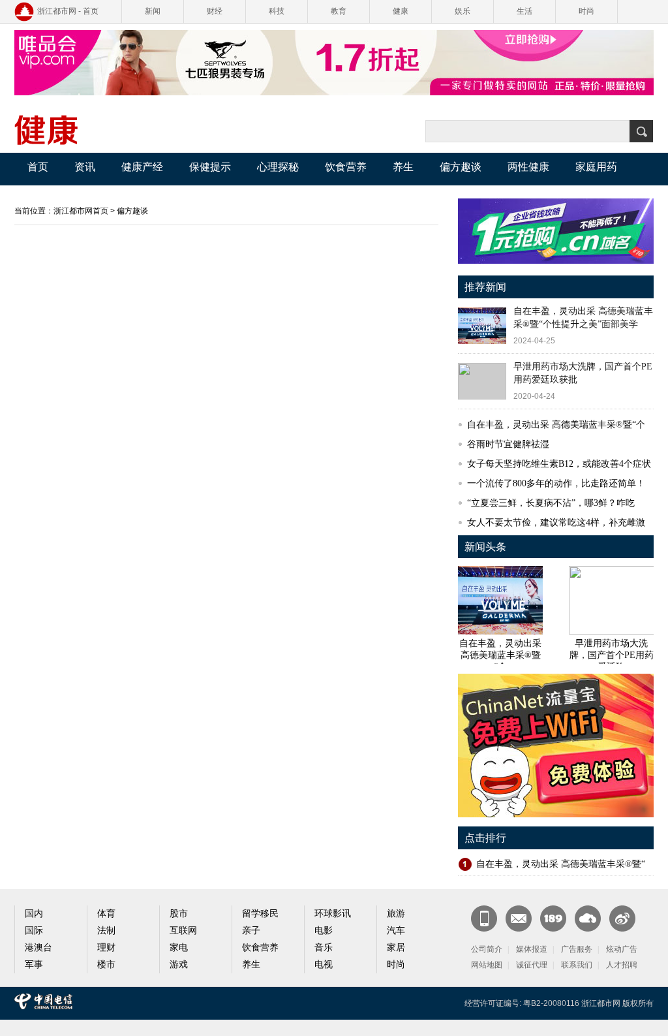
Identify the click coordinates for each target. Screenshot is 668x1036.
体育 (106, 913)
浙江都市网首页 (80, 210)
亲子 (251, 930)
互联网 (183, 930)
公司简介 (486, 949)
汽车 (396, 930)
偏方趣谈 (460, 166)
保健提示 (210, 166)
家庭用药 (596, 166)
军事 (34, 964)
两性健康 (528, 166)
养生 (403, 166)
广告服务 (576, 949)
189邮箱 (553, 918)
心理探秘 (278, 166)
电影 (323, 930)
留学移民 (260, 913)
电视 (323, 964)
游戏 (179, 964)
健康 (400, 11)
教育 (338, 11)
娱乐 (462, 11)
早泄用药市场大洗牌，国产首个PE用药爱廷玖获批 (582, 373)
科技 (276, 11)
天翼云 (588, 918)
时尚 (586, 11)
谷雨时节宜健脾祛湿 (508, 444)
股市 (179, 913)
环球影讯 (332, 913)
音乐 (323, 947)
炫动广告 (621, 949)
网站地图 (486, 964)
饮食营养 (346, 166)
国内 (34, 913)
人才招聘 (621, 964)
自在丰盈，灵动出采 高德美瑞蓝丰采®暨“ (560, 864)
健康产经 (142, 166)
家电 (179, 947)
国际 (34, 930)
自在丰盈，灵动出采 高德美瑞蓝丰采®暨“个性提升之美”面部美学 (583, 317)
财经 (214, 11)
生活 (524, 11)
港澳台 (38, 947)
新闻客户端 (484, 918)
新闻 (152, 11)
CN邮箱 (519, 918)
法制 (106, 930)
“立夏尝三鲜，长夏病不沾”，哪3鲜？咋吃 (551, 503)
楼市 (106, 964)
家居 (396, 947)
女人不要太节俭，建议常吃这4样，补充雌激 (556, 522)
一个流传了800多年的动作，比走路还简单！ (556, 483)
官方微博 (622, 918)
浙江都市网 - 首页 (68, 11)
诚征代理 (531, 964)
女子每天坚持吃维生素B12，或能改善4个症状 (559, 464)
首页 (37, 166)
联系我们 (576, 964)
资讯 (84, 166)
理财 (106, 947)
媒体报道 (531, 949)
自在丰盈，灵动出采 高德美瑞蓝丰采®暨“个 (556, 425)
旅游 (396, 913)
